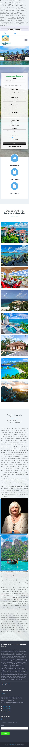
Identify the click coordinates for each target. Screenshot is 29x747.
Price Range (14, 112)
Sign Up (18, 29)
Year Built (14, 89)
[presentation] (2, 58)
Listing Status (14, 136)
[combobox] (14, 86)
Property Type (14, 120)
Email (2, 725)
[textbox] (14, 85)
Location (14, 78)
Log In (11, 29)
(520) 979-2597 (6, 706)
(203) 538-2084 (7, 711)
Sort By (14, 128)
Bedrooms (14, 105)
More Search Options (14, 146)
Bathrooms (14, 97)
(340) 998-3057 (7, 708)
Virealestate (11, 744)
